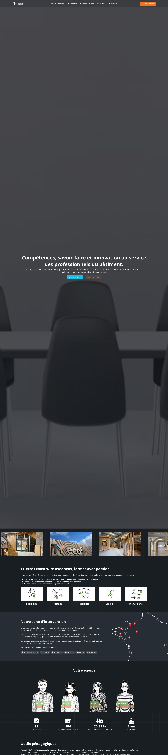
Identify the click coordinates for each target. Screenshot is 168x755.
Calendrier (73, 4)
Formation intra (88, 4)
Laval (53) (81, 652)
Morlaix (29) (92, 652)
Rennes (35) (69, 652)
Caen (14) (46, 652)
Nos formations (59, 4)
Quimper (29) (57, 652)
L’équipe (102, 4)
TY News (114, 4)
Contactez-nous (93, 277)
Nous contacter (149, 4)
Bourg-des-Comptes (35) (31, 652)
